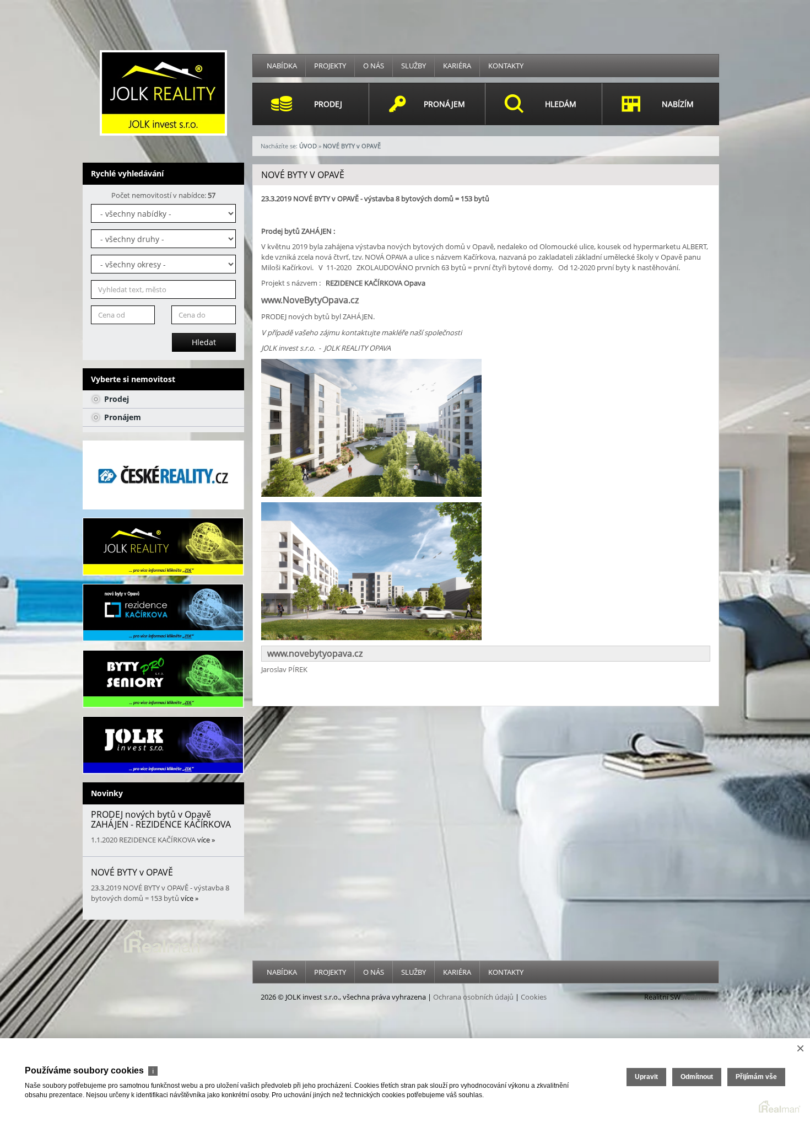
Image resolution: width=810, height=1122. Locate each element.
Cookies (534, 997)
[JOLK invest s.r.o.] (163, 92)
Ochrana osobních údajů (473, 997)
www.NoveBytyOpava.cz (310, 300)
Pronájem (121, 417)
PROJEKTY (330, 66)
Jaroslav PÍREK (284, 669)
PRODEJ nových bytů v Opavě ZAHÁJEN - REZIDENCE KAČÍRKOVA (161, 819)
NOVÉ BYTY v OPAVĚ (132, 872)
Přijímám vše (756, 1077)
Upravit (646, 1077)
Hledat (204, 342)
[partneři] (163, 475)
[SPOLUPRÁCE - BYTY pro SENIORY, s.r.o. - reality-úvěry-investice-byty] (163, 679)
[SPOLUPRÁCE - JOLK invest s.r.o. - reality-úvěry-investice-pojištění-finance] (163, 745)
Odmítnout (697, 1077)
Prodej (115, 399)
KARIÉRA (457, 66)
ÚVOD (308, 146)
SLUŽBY (413, 66)
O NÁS (373, 66)
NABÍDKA (282, 66)
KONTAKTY (505, 66)
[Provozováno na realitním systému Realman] (163, 941)
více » (206, 840)
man (696, 997)
